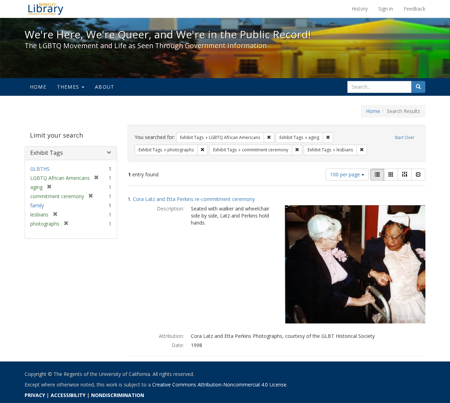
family (37, 205)
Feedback (414, 8)
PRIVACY (35, 395)
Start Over (404, 137)
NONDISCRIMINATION (117, 395)
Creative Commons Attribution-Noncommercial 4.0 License (219, 384)
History (360, 8)
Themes (69, 86)
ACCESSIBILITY (68, 395)
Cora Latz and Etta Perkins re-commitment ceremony (194, 199)
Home (38, 86)
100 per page (345, 174)
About (104, 86)
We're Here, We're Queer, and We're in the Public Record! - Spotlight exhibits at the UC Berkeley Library (45, 9)
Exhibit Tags (46, 153)
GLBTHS (40, 168)
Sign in (385, 8)
